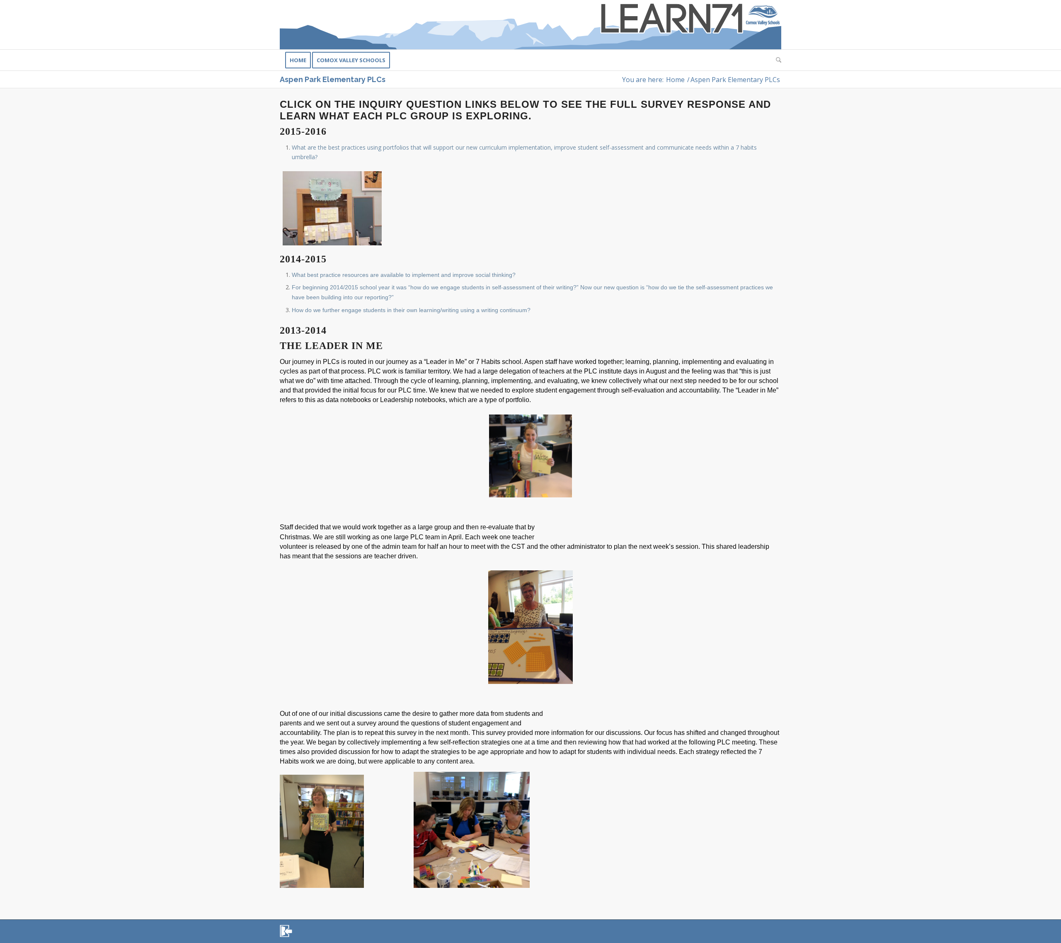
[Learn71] (530, 24)
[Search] (775, 60)
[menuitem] (298, 60)
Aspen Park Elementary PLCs (332, 79)
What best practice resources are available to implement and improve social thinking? (404, 275)
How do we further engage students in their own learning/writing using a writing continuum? (411, 310)
